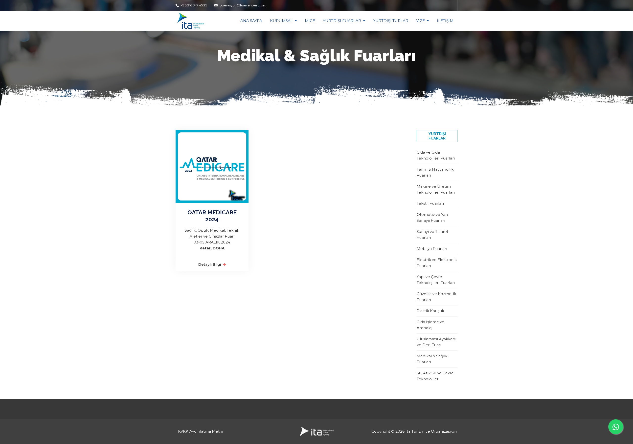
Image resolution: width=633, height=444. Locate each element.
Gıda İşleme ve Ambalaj (430, 325)
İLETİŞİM (445, 20)
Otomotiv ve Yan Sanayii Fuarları (432, 217)
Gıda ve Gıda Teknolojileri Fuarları (436, 155)
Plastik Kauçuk (430, 310)
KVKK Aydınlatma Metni (200, 431)
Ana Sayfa (251, 20)
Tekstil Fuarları (430, 203)
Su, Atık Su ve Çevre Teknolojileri (435, 376)
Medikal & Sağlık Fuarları (432, 359)
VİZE (420, 20)
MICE (310, 20)
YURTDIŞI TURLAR (390, 20)
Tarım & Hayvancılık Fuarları (435, 172)
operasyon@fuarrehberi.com (243, 5)
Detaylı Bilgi (209, 264)
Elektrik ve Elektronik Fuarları (437, 262)
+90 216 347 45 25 (193, 5)
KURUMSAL (281, 20)
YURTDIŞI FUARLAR (342, 20)
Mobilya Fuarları (432, 248)
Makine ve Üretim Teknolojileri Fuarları (436, 189)
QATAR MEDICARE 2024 (212, 215)
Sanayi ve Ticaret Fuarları (432, 234)
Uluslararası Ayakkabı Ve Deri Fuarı (436, 342)
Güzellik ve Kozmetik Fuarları (436, 296)
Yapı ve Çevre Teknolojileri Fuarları (436, 279)
